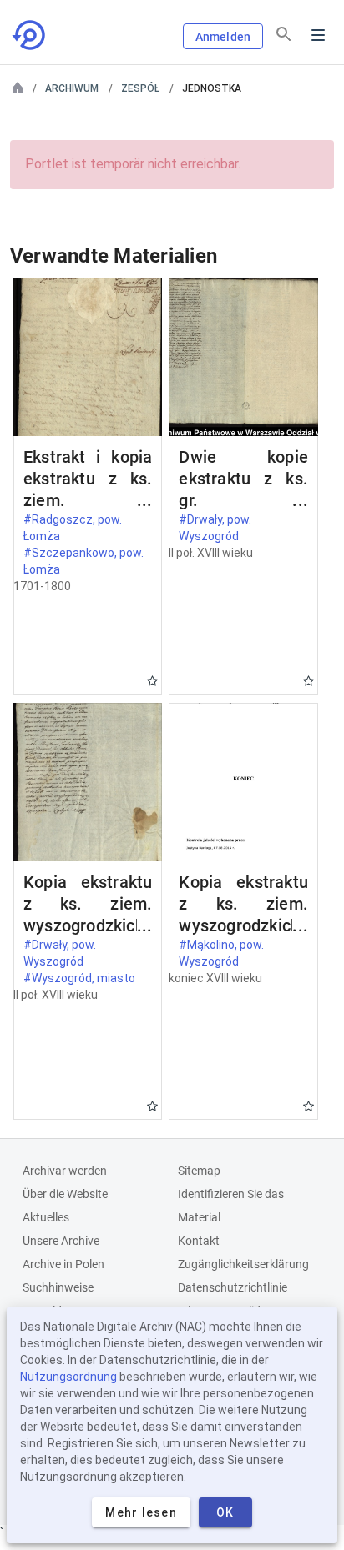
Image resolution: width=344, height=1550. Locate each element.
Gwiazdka (152, 681)
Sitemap (199, 1170)
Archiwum (72, 88)
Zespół (140, 88)
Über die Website (65, 1194)
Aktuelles (46, 1217)
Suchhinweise (58, 1287)
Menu (318, 35)
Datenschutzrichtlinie (232, 1287)
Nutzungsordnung (68, 1376)
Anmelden (222, 36)
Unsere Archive (61, 1240)
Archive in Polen (63, 1264)
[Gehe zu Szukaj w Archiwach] (30, 35)
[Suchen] (283, 34)
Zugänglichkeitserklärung (243, 1264)
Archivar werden (65, 1170)
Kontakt (199, 1240)
